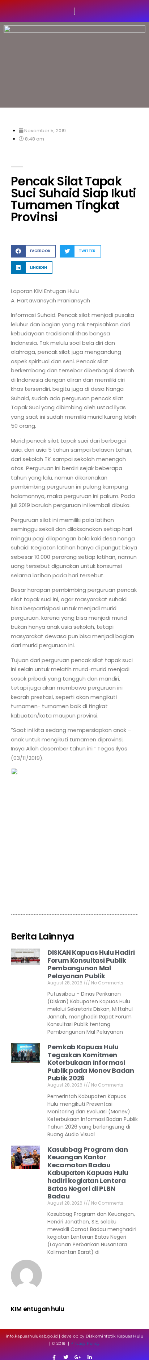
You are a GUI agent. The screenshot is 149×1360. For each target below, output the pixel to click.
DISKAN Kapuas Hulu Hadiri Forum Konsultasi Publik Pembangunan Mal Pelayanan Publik (91, 964)
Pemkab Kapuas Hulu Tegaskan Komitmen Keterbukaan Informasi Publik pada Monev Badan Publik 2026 (90, 1062)
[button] (33, 251)
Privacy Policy (85, 1343)
